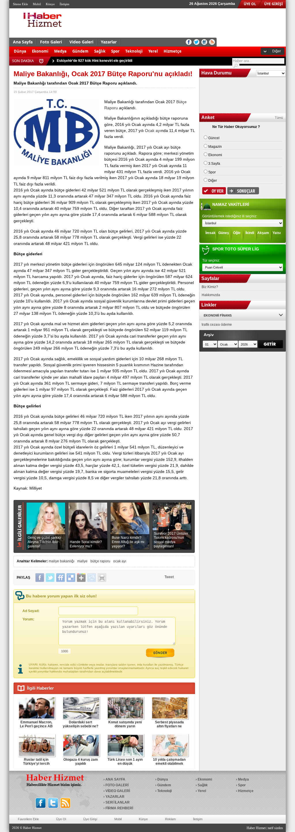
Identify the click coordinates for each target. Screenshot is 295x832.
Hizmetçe (172, 51)
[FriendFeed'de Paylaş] (60, 577)
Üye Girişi (90, 819)
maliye (82, 561)
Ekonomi (40, 51)
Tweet (169, 577)
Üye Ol (61, 819)
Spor (115, 51)
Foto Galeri (51, 42)
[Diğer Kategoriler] (187, 48)
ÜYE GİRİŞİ (273, 3)
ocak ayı (119, 561)
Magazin (215, 147)
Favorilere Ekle (28, 819)
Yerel (153, 51)
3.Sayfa (214, 164)
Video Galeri (81, 42)
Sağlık (99, 51)
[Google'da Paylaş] (81, 577)
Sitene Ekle (20, 4)
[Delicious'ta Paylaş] (71, 577)
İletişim (64, 4)
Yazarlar (109, 42)
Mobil (37, 4)
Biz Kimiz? (210, 287)
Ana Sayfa (23, 42)
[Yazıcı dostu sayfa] (102, 577)
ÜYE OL (250, 3)
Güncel (214, 138)
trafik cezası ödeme (217, 325)
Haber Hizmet (256, 828)
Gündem (80, 51)
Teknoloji (134, 51)
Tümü (279, 117)
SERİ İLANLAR (117, 802)
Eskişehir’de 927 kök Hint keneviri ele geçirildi (94, 61)
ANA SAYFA (115, 779)
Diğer (276, 51)
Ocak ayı (153, 130)
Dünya (20, 51)
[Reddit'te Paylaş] (91, 577)
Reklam (170, 819)
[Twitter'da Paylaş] (50, 577)
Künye (50, 4)
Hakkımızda (211, 295)
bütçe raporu (100, 561)
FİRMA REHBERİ (119, 808)
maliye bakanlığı (61, 561)
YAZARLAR (114, 797)
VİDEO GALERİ (117, 791)
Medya (60, 51)
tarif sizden (275, 828)
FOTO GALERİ (116, 785)
